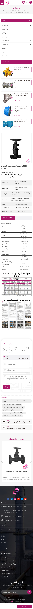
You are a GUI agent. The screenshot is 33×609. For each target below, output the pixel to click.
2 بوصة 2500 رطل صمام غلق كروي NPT (13, 407)
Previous (2, 461)
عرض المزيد (17, 73)
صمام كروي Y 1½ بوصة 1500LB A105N (18, 471)
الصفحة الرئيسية (5, 529)
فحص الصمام (5, 36)
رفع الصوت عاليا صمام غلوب (8, 564)
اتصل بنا (3, 536)
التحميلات (3, 542)
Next (31, 461)
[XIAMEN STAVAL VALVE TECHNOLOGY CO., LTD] (8, 3)
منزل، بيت (7, 10)
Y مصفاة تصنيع (5, 570)
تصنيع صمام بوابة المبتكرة (8, 567)
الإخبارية (3, 539)
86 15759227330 (15, 520)
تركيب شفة (5, 55)
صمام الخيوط (5, 52)
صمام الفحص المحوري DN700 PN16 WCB (20, 120)
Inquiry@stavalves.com (18, 516)
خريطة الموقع (21, 599)
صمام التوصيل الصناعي (7, 573)
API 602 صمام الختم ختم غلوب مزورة (12, 415)
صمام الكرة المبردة (6, 576)
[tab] (8, 218)
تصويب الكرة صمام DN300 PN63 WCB (21, 68)
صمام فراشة (5, 40)
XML (28, 599)
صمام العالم (14, 10)
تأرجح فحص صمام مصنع (7, 560)
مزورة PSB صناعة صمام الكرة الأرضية (13, 410)
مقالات (3, 545)
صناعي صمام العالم (6, 557)
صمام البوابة (5, 29)
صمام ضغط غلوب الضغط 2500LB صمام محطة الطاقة (15, 401)
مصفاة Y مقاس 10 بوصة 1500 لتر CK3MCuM (21, 94)
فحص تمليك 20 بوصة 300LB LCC (22, 81)
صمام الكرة (5, 25)
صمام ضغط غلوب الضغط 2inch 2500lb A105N (16, 358)
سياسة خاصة (4, 548)
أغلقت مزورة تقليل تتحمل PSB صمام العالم (14, 412)
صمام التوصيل (6, 44)
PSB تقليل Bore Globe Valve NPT (12, 404)
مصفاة (4, 48)
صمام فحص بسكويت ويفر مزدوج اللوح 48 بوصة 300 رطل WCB (21, 108)
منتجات (3, 533)
